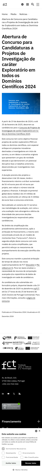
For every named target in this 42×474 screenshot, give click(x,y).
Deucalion (30, 265)
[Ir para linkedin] (2, 393)
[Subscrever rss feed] (19, 393)
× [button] (39, 431)
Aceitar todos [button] (11, 463)
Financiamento (11, 421)
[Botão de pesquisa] (32, 4)
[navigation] (22, 4)
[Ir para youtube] (8, 393)
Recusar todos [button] (30, 463)
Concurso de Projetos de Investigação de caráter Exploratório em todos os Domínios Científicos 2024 (21, 130)
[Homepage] (7, 4)
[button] (21, 469)
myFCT (36, 288)
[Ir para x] (14, 393)
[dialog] (21, 451)
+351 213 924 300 (10, 384)
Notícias (23, 14)
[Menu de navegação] (37, 4)
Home (5, 14)
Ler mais (10, 444)
